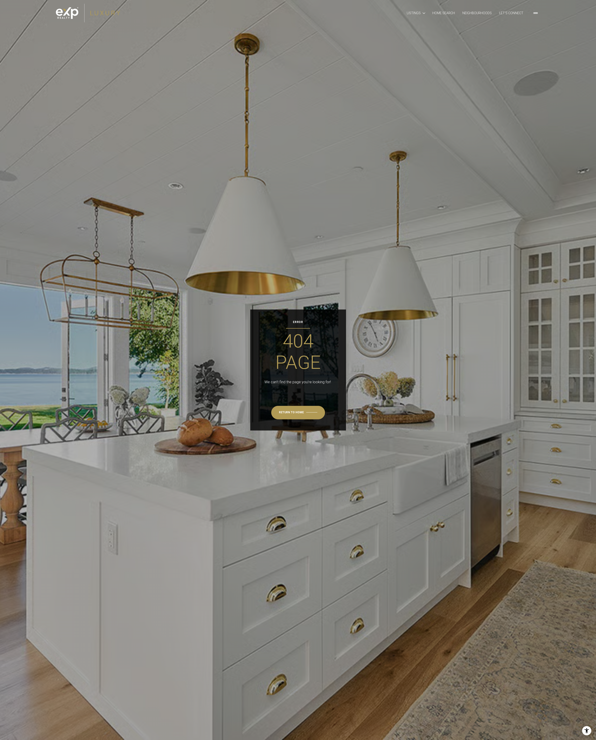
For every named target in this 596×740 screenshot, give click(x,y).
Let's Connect (511, 13)
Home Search (443, 13)
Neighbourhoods (477, 13)
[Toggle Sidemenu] (535, 13)
